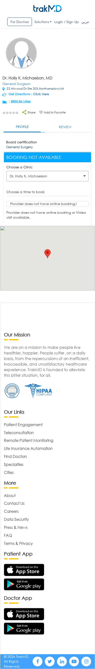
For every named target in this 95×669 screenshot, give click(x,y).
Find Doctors (15, 456)
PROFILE (22, 126)
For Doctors (19, 21)
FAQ (8, 535)
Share (31, 112)
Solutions (42, 21)
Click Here (41, 94)
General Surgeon (16, 83)
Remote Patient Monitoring (28, 440)
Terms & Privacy (18, 543)
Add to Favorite (55, 112)
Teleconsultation (19, 432)
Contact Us (14, 503)
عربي (85, 21)
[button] (47, 253)
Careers (11, 511)
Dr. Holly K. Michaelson (28, 176)
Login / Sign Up (66, 21)
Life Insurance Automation (28, 448)
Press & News (16, 527)
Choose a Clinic (19, 167)
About (10, 495)
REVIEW (65, 127)
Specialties (13, 464)
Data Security (16, 519)
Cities (9, 472)
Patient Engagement (23, 424)
